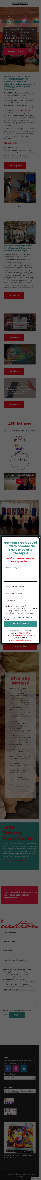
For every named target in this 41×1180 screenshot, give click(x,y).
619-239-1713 (24, 633)
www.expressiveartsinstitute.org (20, 640)
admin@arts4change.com (25, 635)
